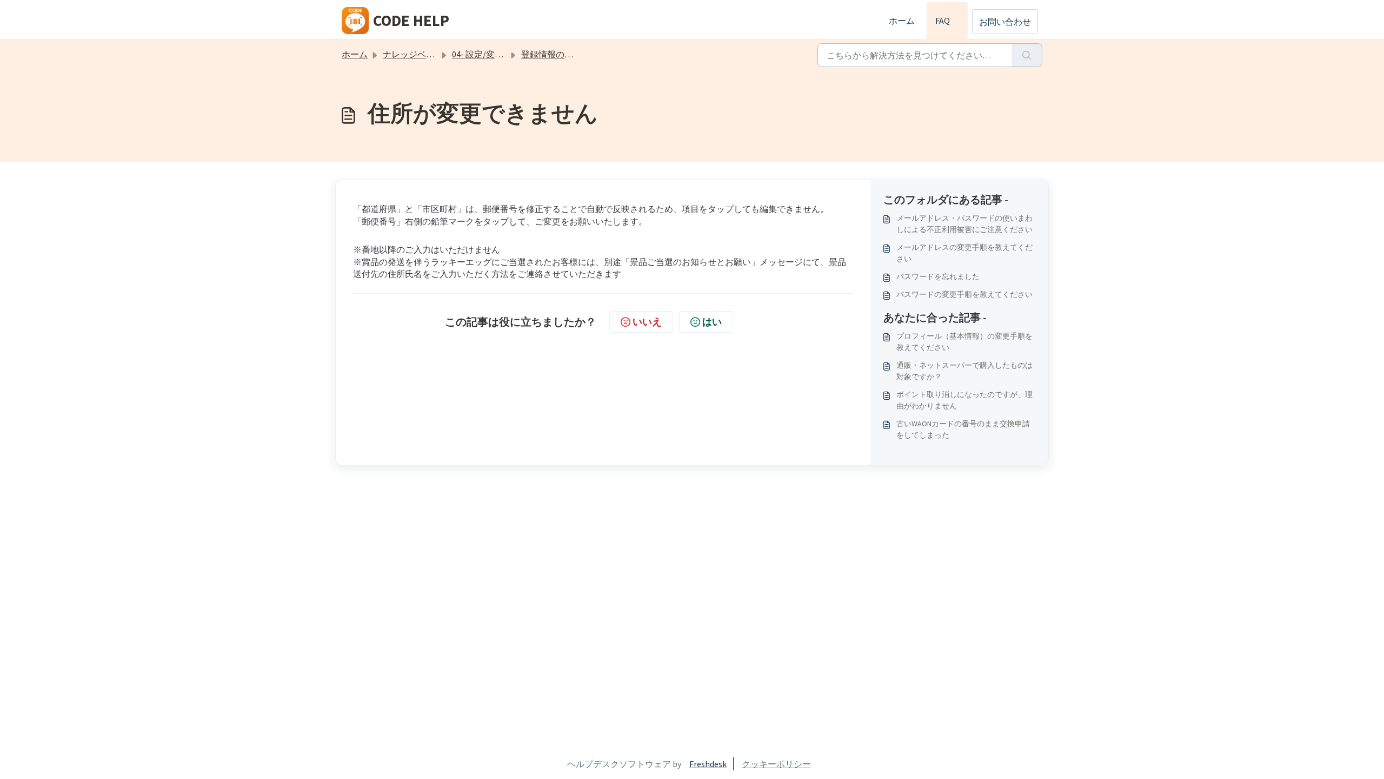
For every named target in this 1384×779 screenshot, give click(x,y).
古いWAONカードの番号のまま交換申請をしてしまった (963, 429)
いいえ (647, 321)
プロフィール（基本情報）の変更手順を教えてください (964, 341)
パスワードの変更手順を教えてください (964, 294)
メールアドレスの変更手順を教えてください (964, 252)
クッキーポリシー (776, 763)
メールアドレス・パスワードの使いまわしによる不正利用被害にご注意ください (964, 223)
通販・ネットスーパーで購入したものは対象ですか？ (964, 370)
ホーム (902, 20)
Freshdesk (708, 763)
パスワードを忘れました (938, 276)
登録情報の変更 (551, 54)
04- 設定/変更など (486, 54)
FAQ (947, 20)
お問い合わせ (1005, 21)
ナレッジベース (413, 54)
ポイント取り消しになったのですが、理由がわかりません (964, 400)
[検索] (1027, 55)
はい (712, 321)
